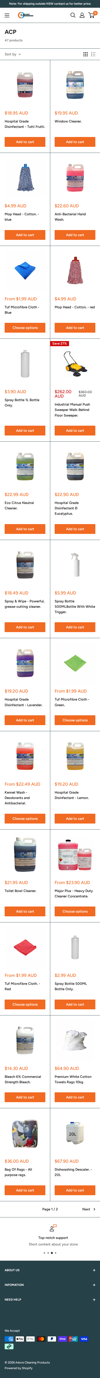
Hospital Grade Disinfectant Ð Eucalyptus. (67, 508)
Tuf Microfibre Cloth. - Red (22, 986)
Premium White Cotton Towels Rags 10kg (73, 1079)
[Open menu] (7, 15)
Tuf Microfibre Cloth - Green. (72, 702)
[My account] (82, 15)
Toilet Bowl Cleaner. (20, 891)
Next (86, 1209)
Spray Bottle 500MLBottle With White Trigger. (75, 606)
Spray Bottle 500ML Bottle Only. (71, 986)
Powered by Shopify (19, 1368)
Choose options (25, 328)
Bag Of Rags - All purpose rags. (18, 1172)
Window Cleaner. (68, 121)
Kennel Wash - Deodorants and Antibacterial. (17, 798)
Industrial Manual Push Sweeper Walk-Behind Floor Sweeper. (72, 409)
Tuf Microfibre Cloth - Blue (22, 310)
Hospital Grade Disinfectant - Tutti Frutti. (25, 124)
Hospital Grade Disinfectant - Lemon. (72, 795)
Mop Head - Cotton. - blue (22, 217)
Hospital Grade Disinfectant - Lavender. (23, 702)
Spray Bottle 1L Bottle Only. (22, 402)
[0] (91, 15)
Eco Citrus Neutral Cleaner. (19, 505)
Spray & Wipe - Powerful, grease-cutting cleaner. (25, 604)
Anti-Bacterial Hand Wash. (70, 217)
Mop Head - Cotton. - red (75, 307)
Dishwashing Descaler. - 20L (73, 1172)
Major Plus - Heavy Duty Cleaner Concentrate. (74, 893)
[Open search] (73, 15)
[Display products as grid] (85, 54)
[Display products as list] (93, 54)
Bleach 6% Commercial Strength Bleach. (23, 1079)
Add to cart (25, 142)
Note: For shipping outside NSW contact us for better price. (50, 3)
